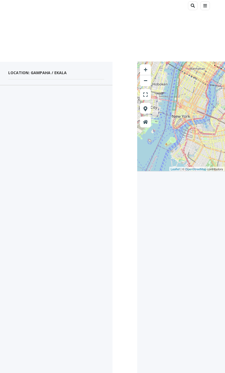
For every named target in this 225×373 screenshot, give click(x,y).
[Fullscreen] (145, 94)
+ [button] (145, 69)
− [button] (145, 80)
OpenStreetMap (195, 169)
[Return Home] (145, 121)
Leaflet (175, 169)
